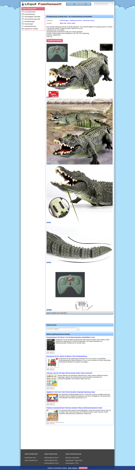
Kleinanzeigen (28, 24)
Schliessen (83, 468)
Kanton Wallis (71, 23)
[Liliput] (44, 4)
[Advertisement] (33, 54)
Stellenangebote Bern (51, 460)
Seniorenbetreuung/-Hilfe (32, 19)
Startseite (70, 4)
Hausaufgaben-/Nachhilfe (32, 16)
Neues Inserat (80, 4)
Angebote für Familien (31, 29)
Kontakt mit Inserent (54, 40)
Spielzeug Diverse (88, 20)
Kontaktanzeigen (29, 21)
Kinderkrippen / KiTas (72, 463)
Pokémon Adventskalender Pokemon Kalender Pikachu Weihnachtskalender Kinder (74, 408)
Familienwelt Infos (30, 457)
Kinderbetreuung (29, 14)
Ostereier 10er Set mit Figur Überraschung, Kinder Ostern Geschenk (69, 373)
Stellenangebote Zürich (51, 463)
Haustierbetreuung (30, 26)
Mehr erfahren (73, 468)
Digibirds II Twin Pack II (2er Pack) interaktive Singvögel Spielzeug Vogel (71, 392)
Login (88, 4)
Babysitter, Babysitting (72, 457)
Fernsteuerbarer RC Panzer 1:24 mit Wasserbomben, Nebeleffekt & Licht (71, 337)
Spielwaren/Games (76, 20)
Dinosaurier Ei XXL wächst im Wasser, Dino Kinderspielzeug (67, 356)
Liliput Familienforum (31, 460)
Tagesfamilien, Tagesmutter (73, 460)
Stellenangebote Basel (51, 457)
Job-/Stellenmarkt (29, 12)
